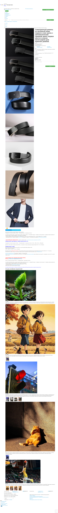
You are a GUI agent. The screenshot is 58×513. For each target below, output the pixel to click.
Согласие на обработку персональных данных (36, 496)
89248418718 (26, 491)
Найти (50, 19)
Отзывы (6, 16)
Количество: (37, 54)
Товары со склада (12, 21)
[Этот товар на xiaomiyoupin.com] (7, 228)
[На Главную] (7, 9)
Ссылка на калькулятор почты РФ (10, 253)
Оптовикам (6, 15)
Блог (5, 17)
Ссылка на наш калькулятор (9, 254)
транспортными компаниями (42, 237)
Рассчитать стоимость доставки (39, 47)
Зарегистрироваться (30, 8)
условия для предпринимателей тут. (15, 258)
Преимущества (7, 13)
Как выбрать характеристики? (49, 47)
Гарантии (31, 498)
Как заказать (7, 14)
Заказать (50, 66)
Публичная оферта (32, 495)
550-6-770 (14, 491)
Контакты (6, 18)
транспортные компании (30, 254)
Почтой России (20, 237)
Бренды (16, 21)
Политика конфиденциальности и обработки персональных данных (39, 497)
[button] (45, 60)
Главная (6, 12)
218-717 (40, 491)
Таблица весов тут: (39, 251)
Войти (26, 8)
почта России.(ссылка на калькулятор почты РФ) (33, 239)
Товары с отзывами (7, 21)
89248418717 (51, 491)
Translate (11, 499)
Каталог (39, 499)
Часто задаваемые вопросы (33, 499)
